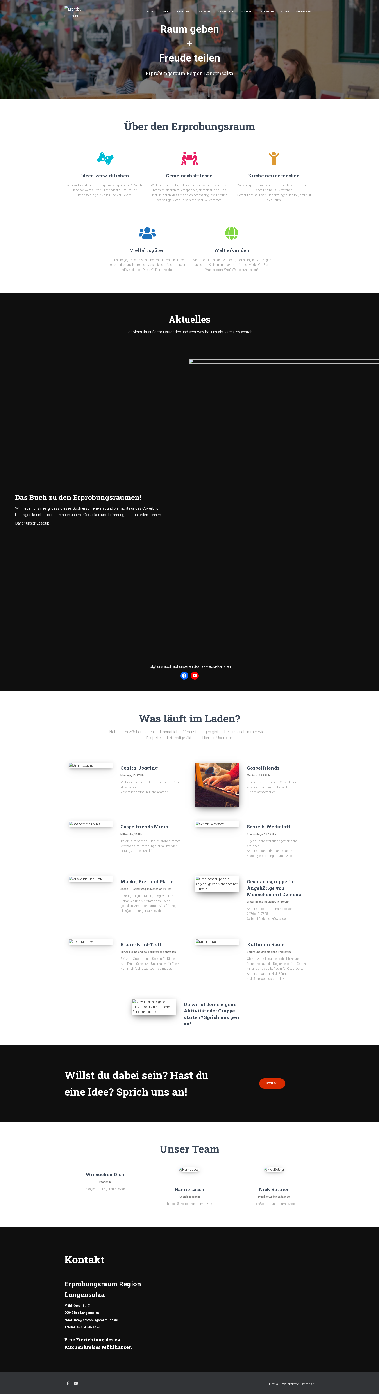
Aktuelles (182, 11)
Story (285, 11)
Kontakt (247, 11)
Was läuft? (203, 11)
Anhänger (267, 11)
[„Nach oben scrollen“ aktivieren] (370, 1385)
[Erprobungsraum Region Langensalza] (73, 11)
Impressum (303, 11)
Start (151, 11)
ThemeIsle (307, 1384)
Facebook (67, 1383)
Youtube (76, 1383)
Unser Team (226, 11)
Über (165, 11)
